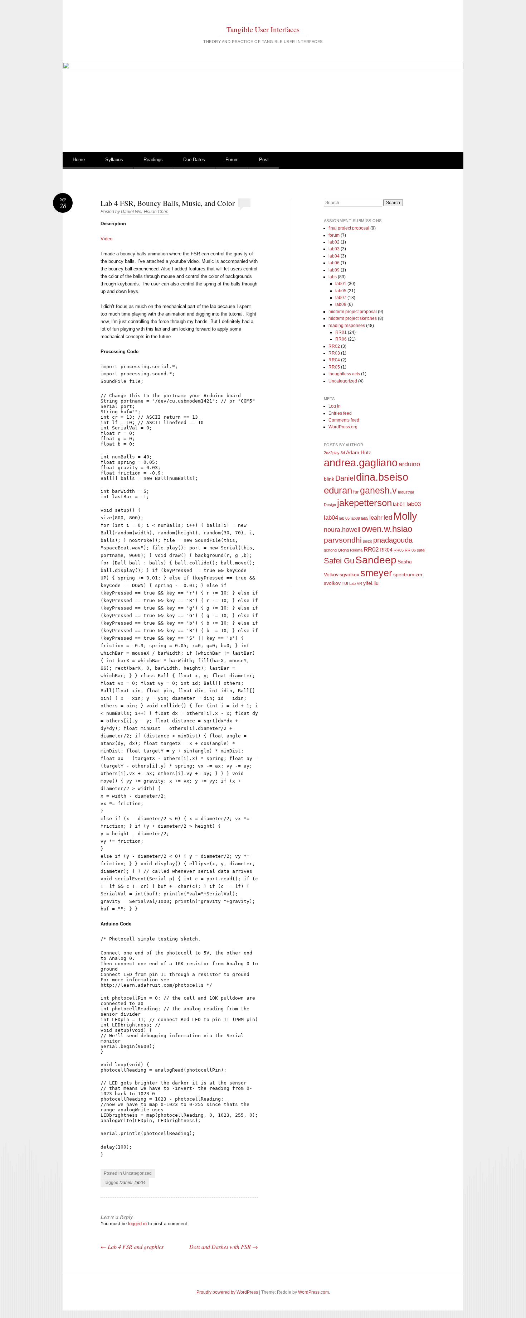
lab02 (334, 242)
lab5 (364, 518)
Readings (153, 159)
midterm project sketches (352, 318)
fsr (356, 492)
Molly (405, 516)
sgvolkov (349, 574)
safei (421, 550)
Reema (356, 550)
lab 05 (344, 518)
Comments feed (343, 420)
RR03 (334, 353)
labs (332, 276)
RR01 (341, 332)
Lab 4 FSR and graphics (132, 1246)
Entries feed (340, 413)
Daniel (126, 1182)
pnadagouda (393, 540)
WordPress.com (313, 1292)
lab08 (340, 304)
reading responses (346, 325)
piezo (367, 541)
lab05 (340, 290)
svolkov (332, 583)
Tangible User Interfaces (263, 29)
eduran (338, 490)
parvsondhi (343, 540)
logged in (137, 1223)
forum (334, 235)
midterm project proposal (352, 311)
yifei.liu (371, 583)
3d (343, 453)
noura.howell (342, 529)
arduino (409, 464)
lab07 (340, 297)
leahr (376, 517)
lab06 (334, 262)
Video (106, 238)
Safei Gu (339, 560)
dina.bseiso (382, 477)
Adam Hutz (358, 452)
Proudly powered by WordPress (227, 1292)
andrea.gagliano (361, 462)
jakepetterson (364, 503)
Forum (232, 159)
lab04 (140, 1182)
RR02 (334, 346)
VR (359, 583)
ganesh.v (378, 490)
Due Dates (194, 159)
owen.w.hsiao (386, 529)
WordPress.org (342, 426)
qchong (330, 550)
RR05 (334, 367)
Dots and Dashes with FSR (223, 1246)
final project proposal (348, 228)
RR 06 (410, 550)
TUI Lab (349, 583)
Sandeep (375, 560)
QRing (343, 550)
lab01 (340, 283)
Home (79, 159)
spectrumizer (408, 574)
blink (329, 479)
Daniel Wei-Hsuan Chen (145, 211)
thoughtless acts (344, 373)
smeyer (376, 572)
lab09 (334, 270)
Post (264, 159)
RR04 (334, 359)
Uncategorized (342, 381)
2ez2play (332, 453)
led (388, 517)
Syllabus (114, 159)
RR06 (341, 339)
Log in (334, 406)
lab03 (334, 248)
